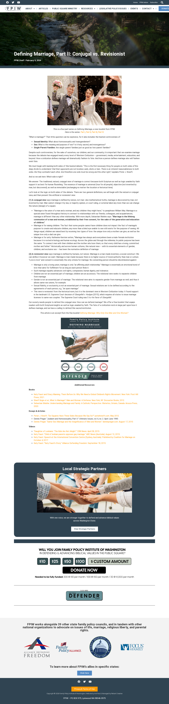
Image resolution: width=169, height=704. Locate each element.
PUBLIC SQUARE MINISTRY (64, 8)
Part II (88, 132)
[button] (162, 2)
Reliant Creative (116, 693)
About (28, 8)
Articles (43, 8)
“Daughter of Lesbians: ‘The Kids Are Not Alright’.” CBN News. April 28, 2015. (67, 431)
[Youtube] (18, 2)
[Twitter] (13, 2)
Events (134, 8)
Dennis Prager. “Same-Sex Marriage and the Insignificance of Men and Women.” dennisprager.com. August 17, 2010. (83, 422)
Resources (87, 8)
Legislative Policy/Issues (113, 8)
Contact (147, 8)
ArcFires (97, 693)
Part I (83, 132)
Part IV (101, 132)
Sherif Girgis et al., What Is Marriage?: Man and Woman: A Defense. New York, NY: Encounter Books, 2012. (79, 400)
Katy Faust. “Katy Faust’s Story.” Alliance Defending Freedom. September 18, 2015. (70, 443)
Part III (94, 132)
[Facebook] (7, 2)
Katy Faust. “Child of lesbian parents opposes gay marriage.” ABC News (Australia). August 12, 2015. (77, 434)
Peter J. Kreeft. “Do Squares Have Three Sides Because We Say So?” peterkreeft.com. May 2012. (76, 416)
